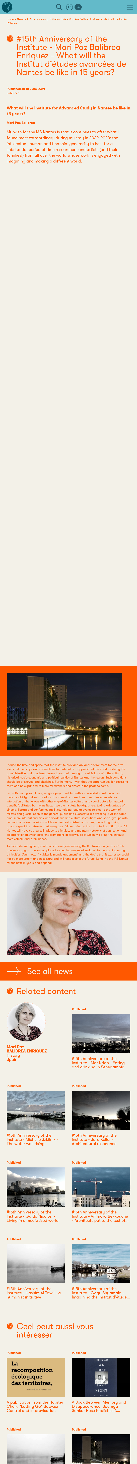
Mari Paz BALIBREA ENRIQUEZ (27, 1048)
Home (10, 19)
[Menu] (130, 7)
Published (13, 93)
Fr (69, 7)
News (20, 19)
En (78, 7)
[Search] (59, 7)
